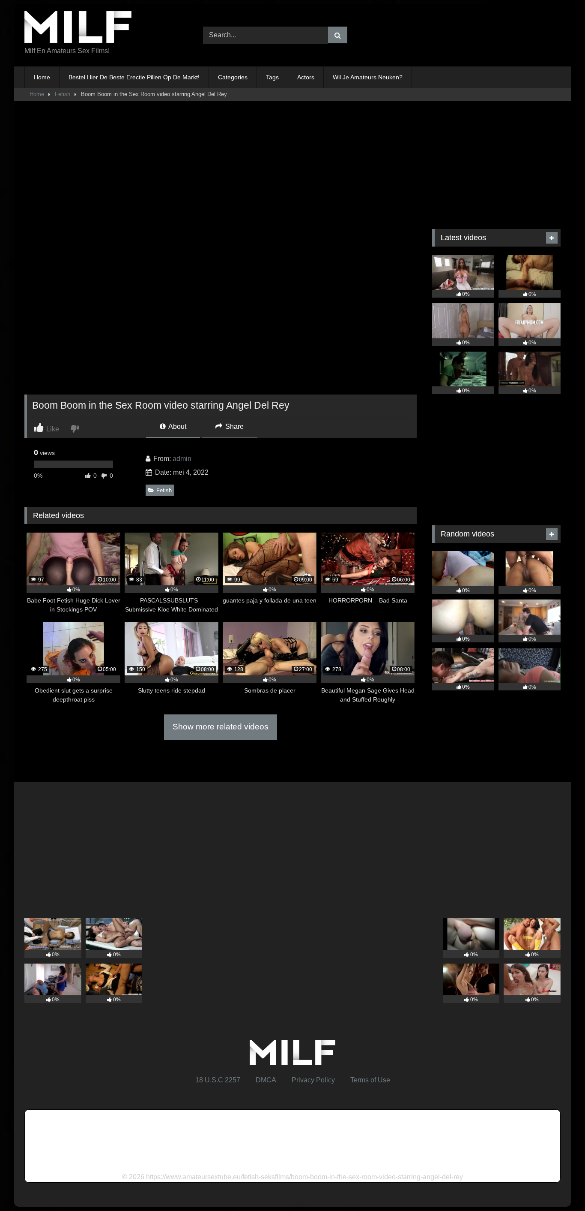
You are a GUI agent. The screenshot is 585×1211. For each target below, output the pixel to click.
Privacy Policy (313, 1080)
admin (182, 458)
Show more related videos (221, 726)
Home (42, 77)
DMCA (266, 1080)
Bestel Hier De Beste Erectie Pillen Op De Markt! (134, 77)
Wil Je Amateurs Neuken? (368, 77)
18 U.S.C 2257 (217, 1080)
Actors (305, 77)
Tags (272, 77)
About (176, 426)
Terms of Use (370, 1080)
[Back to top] (558, 1185)
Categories (233, 77)
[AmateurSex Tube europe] (77, 28)
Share (234, 426)
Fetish (62, 94)
